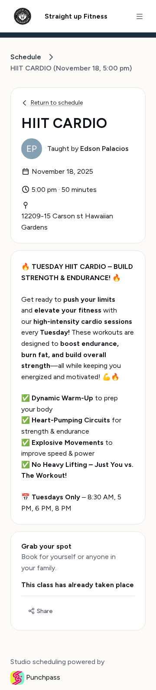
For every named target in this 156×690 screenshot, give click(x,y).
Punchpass (43, 677)
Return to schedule (57, 102)
